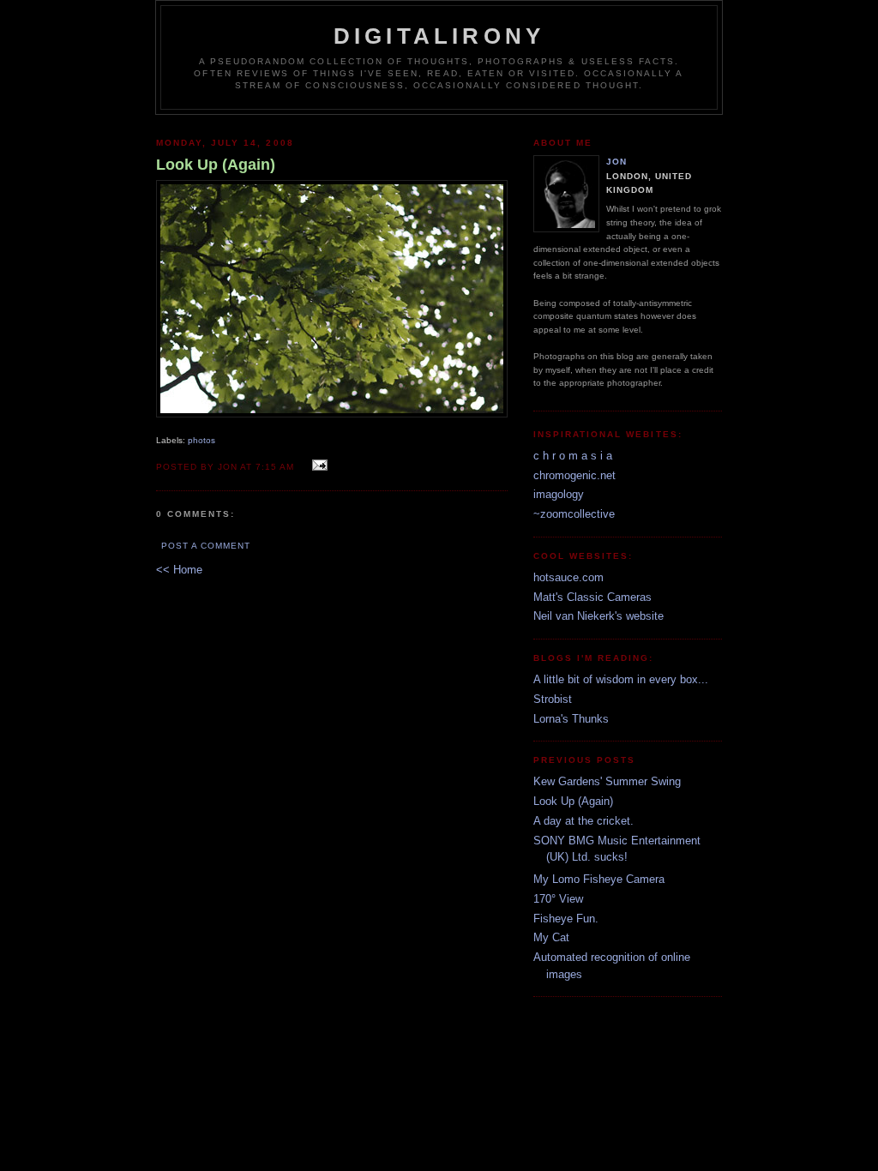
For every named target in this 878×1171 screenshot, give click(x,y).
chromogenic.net (574, 475)
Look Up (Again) (573, 801)
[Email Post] (317, 465)
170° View (558, 898)
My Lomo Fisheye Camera (599, 879)
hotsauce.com (568, 577)
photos (201, 440)
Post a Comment (205, 545)
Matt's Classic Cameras (592, 597)
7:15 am (275, 466)
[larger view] (332, 413)
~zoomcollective (574, 513)
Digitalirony (439, 36)
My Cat (551, 937)
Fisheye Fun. (565, 918)
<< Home (179, 569)
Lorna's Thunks (571, 718)
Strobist (552, 699)
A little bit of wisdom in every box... (620, 679)
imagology (558, 494)
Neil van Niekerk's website (598, 616)
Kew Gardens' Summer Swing (607, 781)
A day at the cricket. (583, 820)
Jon (616, 161)
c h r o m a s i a (572, 455)
